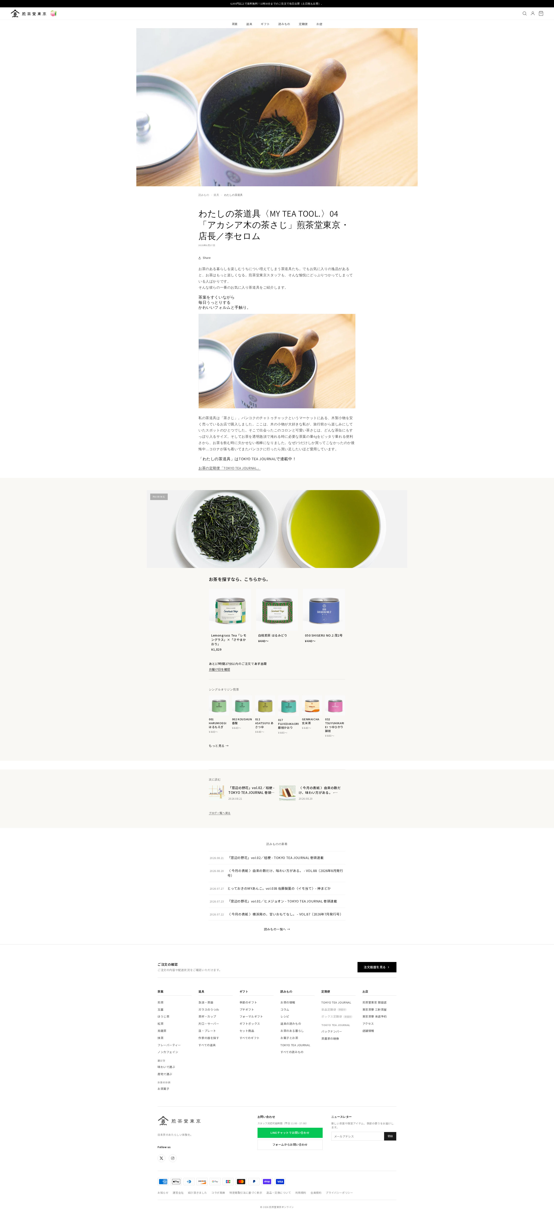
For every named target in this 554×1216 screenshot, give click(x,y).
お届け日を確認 (219, 669)
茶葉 (235, 24)
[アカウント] (532, 13)
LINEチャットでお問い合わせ (290, 1133)
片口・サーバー (208, 1023)
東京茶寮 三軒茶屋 (374, 1009)
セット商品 (247, 1031)
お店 (319, 24)
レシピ (284, 1016)
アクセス (368, 1023)
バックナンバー (331, 1031)
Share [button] (207, 258)
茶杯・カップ (207, 1016)
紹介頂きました (197, 1192)
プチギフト (247, 1009)
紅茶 (160, 1023)
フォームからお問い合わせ (290, 1144)
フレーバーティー (169, 1045)
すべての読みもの (292, 1052)
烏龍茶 (162, 1031)
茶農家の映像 (330, 1038)
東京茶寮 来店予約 (374, 1016)
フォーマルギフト (251, 1016)
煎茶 (160, 1002)
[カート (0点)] (541, 13)
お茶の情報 (287, 1002)
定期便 (303, 24)
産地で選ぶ (165, 1074)
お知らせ (163, 1192)
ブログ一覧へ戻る (220, 813)
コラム (284, 1009)
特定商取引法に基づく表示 (245, 1192)
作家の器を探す (208, 1038)
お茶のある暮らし (292, 1031)
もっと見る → (219, 745)
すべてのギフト (250, 1038)
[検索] (524, 13)
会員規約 (316, 1192)
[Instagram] (173, 1158)
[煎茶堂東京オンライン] (28, 13)
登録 (390, 1136)
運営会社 (178, 1192)
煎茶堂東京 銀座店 (374, 1002)
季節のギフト (248, 1002)
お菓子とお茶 (289, 1038)
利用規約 (300, 1192)
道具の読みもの (290, 1023)
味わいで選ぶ (166, 1067)
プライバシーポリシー (339, 1192)
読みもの (284, 24)
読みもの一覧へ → (277, 929)
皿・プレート (207, 1031)
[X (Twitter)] (161, 1158)
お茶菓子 (163, 1089)
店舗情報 (368, 1031)
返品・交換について (278, 1192)
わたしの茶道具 (233, 194)
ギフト (265, 24)
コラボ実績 (218, 1192)
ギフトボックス (250, 1023)
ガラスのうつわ (208, 1009)
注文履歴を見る (375, 967)
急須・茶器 (205, 1002)
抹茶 (160, 1038)
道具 (249, 24)
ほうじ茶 (163, 1016)
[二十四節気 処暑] (53, 13)
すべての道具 (207, 1045)
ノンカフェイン (168, 1052)
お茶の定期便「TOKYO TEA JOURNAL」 (229, 468)
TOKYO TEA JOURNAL (295, 1045)
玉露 (160, 1009)
